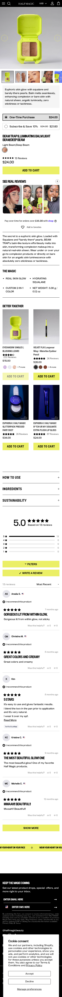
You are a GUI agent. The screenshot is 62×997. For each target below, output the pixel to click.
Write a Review (38, 573)
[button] (15, 158)
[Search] (10, 3)
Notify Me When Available (17, 109)
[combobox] (8, 907)
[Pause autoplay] (57, 181)
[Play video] (12, 199)
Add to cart (31, 170)
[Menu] (3, 3)
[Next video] (55, 199)
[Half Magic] (26, 3)
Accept (29, 973)
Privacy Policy (34, 965)
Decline (29, 981)
